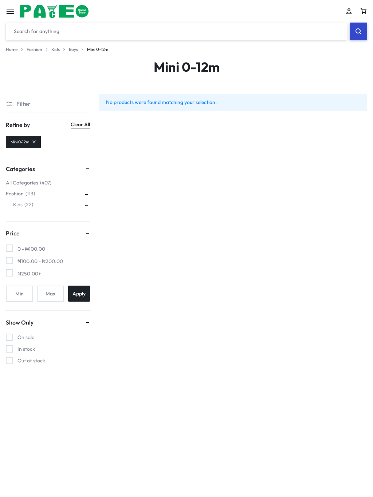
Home (11, 49)
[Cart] (363, 11)
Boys (73, 49)
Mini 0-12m (20, 141)
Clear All (80, 124)
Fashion (34, 49)
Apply (79, 293)
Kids (55, 49)
